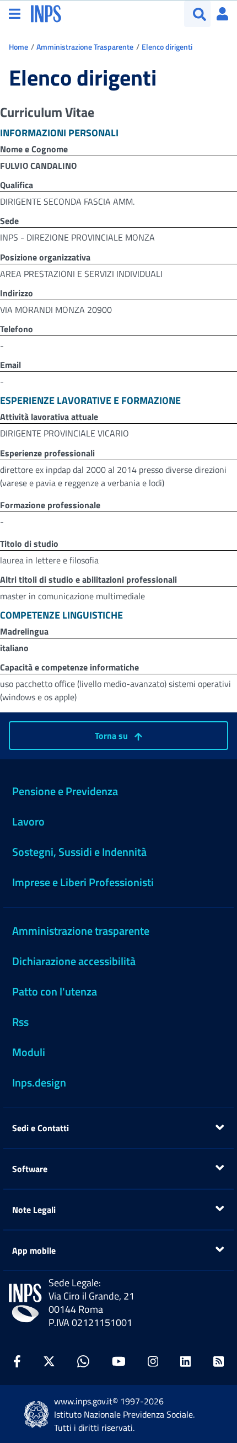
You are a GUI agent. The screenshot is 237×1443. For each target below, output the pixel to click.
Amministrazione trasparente (80, 930)
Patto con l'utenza (54, 991)
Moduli (28, 1052)
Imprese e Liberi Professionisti (83, 882)
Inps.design (39, 1082)
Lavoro (28, 821)
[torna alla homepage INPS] (46, 12)
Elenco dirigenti (167, 46)
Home (18, 46)
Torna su (112, 735)
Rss (20, 1021)
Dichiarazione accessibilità (74, 961)
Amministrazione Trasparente (84, 46)
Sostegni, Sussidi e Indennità (79, 851)
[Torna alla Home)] (25, 1303)
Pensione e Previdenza (65, 791)
